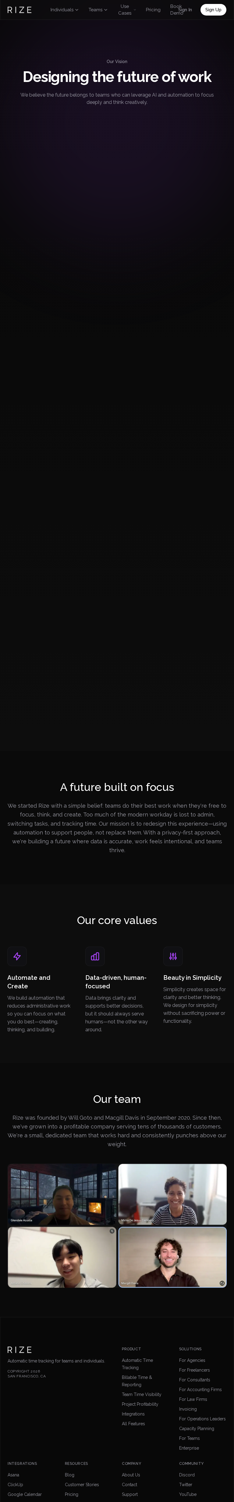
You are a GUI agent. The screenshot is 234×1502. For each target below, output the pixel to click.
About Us (131, 1474)
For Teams (189, 1438)
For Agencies (192, 1360)
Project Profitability (140, 1404)
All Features (133, 1423)
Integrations (133, 1414)
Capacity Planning (196, 1428)
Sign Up (213, 9)
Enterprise (189, 1448)
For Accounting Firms (200, 1389)
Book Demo (176, 10)
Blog (69, 1474)
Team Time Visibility (141, 1394)
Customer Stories (82, 1484)
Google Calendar (25, 1494)
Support (130, 1494)
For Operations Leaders (202, 1418)
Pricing (153, 9)
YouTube (188, 1494)
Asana (13, 1474)
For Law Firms (193, 1399)
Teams (95, 9)
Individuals (62, 9)
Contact (129, 1484)
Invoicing (188, 1409)
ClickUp (15, 1484)
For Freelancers (194, 1370)
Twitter (185, 1484)
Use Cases (124, 10)
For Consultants (194, 1379)
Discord (187, 1474)
